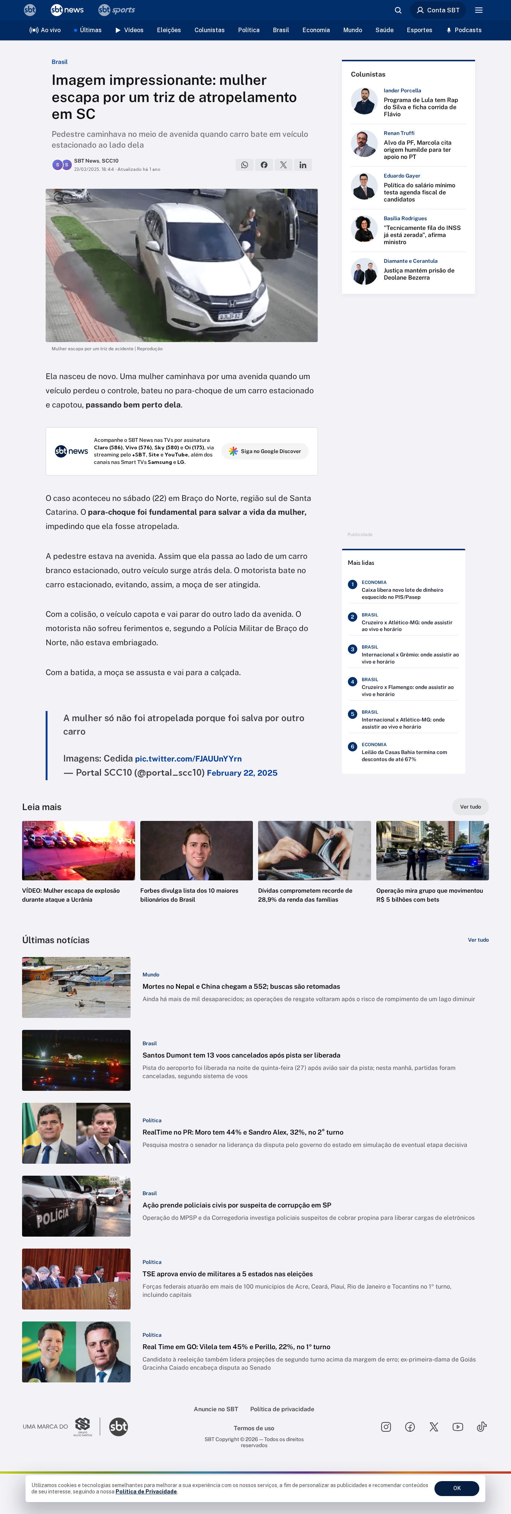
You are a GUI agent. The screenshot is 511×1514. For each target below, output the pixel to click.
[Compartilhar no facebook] (264, 165)
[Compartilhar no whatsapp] (245, 165)
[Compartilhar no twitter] (284, 165)
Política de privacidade (282, 1409)
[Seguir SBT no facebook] (410, 1427)
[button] (78, 873)
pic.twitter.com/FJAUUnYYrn (188, 758)
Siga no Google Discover (271, 451)
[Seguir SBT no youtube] (458, 1427)
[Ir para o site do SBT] (118, 1427)
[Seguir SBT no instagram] (386, 1427)
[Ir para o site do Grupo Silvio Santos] (61, 1427)
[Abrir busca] (398, 10)
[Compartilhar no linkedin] (303, 165)
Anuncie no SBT (216, 1409)
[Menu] (479, 10)
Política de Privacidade (146, 1492)
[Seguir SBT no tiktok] (482, 1427)
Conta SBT (443, 10)
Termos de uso (254, 1428)
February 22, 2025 (242, 773)
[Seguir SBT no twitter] (434, 1427)
